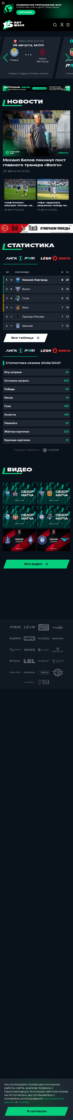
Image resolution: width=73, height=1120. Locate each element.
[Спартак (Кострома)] (21, 578)
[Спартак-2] (14, 612)
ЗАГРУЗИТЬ (25, 12)
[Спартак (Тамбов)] (36, 612)
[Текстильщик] (33, 578)
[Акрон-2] (27, 589)
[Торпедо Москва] (44, 578)
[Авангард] (61, 589)
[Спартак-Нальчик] (25, 612)
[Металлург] (55, 601)
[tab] (20, 259)
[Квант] (21, 601)
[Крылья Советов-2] (10, 601)
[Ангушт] (38, 589)
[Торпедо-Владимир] (59, 612)
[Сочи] (10, 578)
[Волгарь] (4, 589)
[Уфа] (55, 578)
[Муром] (67, 601)
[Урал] (67, 578)
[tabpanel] (36, 402)
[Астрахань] (50, 589)
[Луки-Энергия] (44, 601)
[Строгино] (48, 612)
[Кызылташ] (33, 601)
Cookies (23, 1102)
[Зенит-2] (16, 589)
